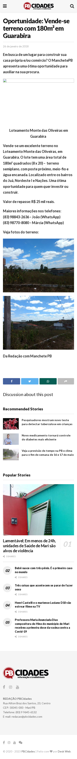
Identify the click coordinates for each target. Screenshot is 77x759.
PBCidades (28, 751)
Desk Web (64, 751)
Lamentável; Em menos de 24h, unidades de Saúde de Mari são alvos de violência (29, 545)
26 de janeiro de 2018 (16, 46)
